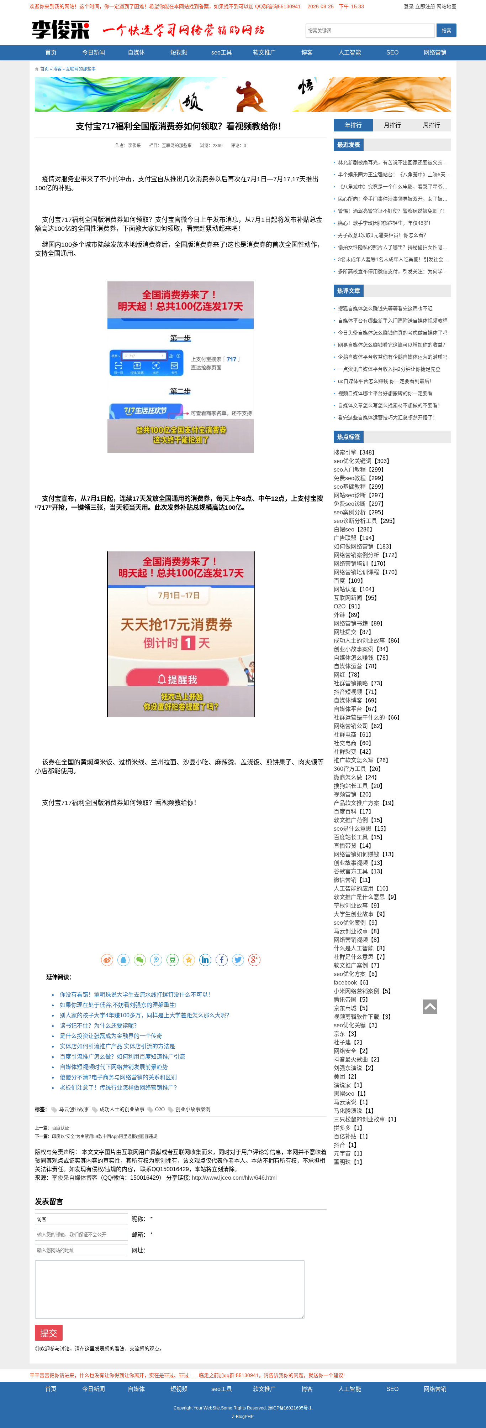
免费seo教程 (350, 478)
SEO (392, 53)
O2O (160, 1109)
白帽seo (344, 529)
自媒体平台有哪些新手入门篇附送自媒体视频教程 (393, 320)
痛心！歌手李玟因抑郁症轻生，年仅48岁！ (385, 223)
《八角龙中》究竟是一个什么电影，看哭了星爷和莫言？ (400, 186)
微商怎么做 (348, 777)
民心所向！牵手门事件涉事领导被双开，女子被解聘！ (398, 199)
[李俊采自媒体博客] (154, 29)
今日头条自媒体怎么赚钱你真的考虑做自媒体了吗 (393, 333)
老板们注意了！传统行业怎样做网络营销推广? (118, 1088)
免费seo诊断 (350, 504)
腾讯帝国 (345, 1000)
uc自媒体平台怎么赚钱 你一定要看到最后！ (386, 381)
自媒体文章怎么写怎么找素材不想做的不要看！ (390, 405)
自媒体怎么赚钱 (354, 658)
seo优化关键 (350, 1025)
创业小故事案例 (192, 1109)
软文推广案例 (351, 965)
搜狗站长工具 (351, 786)
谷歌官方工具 (351, 871)
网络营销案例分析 (356, 555)
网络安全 (345, 1051)
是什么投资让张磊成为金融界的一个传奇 (111, 1036)
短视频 (178, 53)
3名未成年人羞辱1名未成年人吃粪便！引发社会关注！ (398, 259)
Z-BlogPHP (242, 1416)
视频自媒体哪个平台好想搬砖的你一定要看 (385, 393)
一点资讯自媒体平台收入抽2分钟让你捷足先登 (389, 369)
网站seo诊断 (350, 495)
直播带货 (345, 846)
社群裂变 (345, 752)
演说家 (342, 1085)
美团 (339, 1077)
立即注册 (425, 6)
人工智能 (349, 53)
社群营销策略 (351, 683)
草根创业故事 (351, 906)
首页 (51, 53)
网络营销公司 (351, 726)
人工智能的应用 (354, 889)
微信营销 (345, 880)
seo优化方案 (350, 974)
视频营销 (345, 794)
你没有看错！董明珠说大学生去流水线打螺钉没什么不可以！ (136, 995)
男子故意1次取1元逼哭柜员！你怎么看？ (383, 235)
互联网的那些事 (81, 69)
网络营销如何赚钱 (356, 854)
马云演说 (345, 1102)
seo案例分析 (350, 512)
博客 (307, 53)
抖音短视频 (348, 692)
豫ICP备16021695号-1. (290, 1408)
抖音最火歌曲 (351, 1059)
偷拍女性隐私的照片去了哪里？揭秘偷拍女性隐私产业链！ (402, 247)
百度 (339, 581)
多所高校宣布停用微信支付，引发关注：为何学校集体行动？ (405, 271)
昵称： (140, 1219)
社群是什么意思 (354, 957)
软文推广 (264, 53)
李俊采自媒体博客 (74, 1178)
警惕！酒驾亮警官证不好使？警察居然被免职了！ (393, 211)
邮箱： (140, 1235)
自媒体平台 (348, 709)
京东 (339, 1034)
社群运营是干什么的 (359, 718)
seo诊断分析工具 (355, 521)
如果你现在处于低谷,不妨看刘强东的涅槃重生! (118, 1005)
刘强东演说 (348, 1068)
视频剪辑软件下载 (356, 1017)
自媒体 (136, 53)
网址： (140, 1250)
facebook (345, 983)
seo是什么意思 (352, 829)
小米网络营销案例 (356, 991)
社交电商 (345, 743)
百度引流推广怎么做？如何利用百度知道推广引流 (122, 1057)
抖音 (339, 1145)
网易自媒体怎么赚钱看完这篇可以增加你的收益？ (393, 345)
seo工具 (221, 53)
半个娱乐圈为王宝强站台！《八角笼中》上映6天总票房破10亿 (407, 174)
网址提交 (345, 632)
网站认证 (345, 589)
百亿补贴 (345, 1136)
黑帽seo (344, 1094)
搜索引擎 (345, 453)
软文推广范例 (351, 820)
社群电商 (345, 735)
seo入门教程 (350, 470)
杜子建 (342, 1042)
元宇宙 (342, 1154)
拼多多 (342, 1128)
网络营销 (435, 53)
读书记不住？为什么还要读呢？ (99, 1026)
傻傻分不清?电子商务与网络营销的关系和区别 (118, 1077)
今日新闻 (93, 53)
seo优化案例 (350, 923)
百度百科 (345, 812)
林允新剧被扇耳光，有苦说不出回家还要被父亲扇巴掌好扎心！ (407, 162)
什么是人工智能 (354, 948)
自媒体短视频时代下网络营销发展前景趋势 (114, 1067)
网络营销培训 (351, 564)
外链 (339, 615)
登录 (409, 6)
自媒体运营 (348, 666)
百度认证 (60, 1128)
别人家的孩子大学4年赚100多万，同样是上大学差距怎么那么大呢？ (146, 1015)
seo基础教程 (350, 487)
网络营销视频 (351, 940)
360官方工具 (350, 769)
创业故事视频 (351, 863)
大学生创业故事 (354, 914)
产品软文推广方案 (356, 803)
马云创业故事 (74, 1109)
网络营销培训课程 (356, 572)
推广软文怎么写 (354, 760)
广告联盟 (345, 538)
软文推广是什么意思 (359, 897)
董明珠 (342, 1162)
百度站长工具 (351, 837)
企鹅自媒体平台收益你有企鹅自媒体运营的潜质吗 (393, 357)
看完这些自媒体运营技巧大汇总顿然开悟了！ (388, 417)
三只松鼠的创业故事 (359, 1119)
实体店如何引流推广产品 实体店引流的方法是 (117, 1046)
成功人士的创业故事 (122, 1109)
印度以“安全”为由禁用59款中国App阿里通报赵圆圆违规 (104, 1136)
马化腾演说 (348, 1111)
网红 (339, 675)
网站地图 (446, 6)
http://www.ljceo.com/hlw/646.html (234, 1178)
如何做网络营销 (354, 547)
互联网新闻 (348, 598)
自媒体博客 (348, 700)
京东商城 (345, 1008)
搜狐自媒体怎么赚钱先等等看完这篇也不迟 (385, 308)
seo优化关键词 (352, 461)
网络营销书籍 (351, 623)
